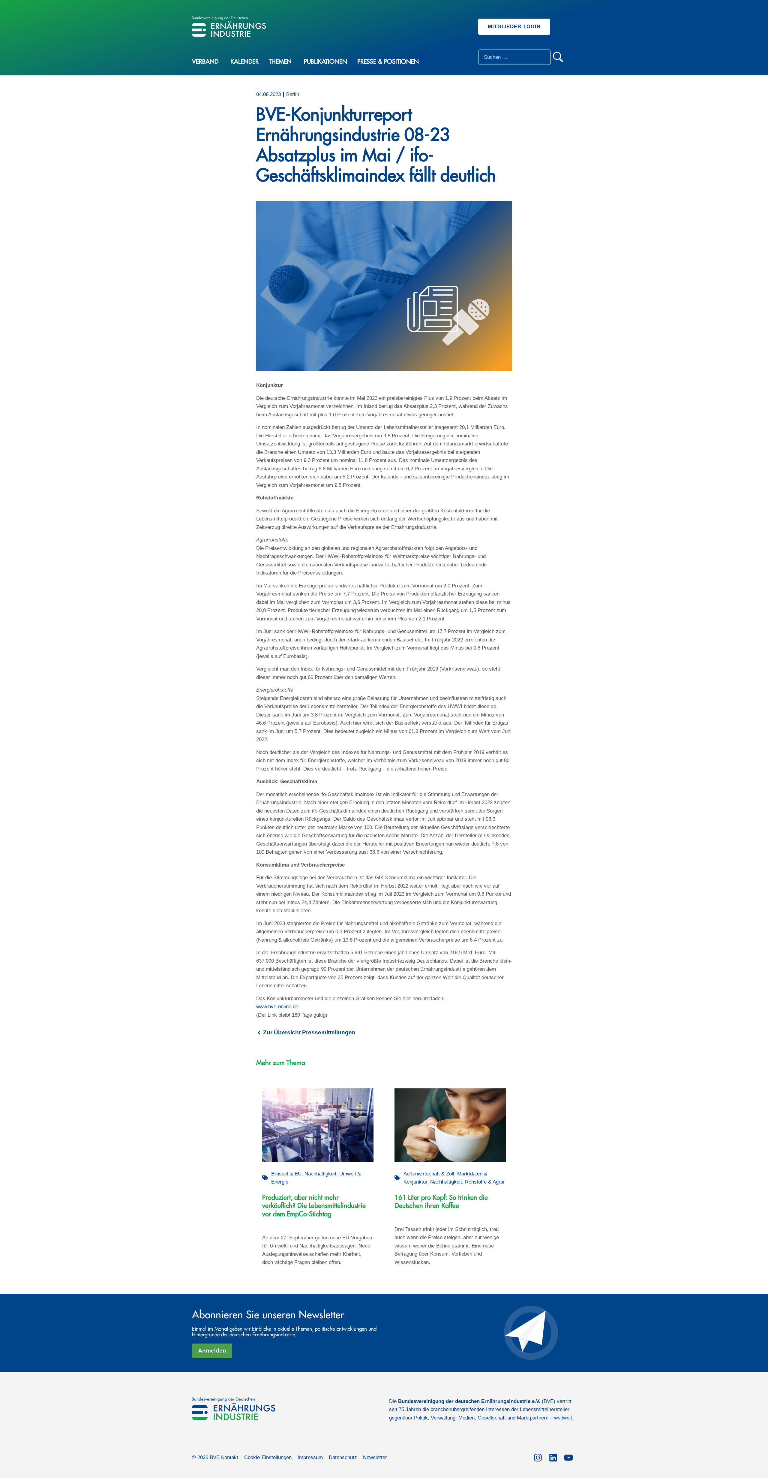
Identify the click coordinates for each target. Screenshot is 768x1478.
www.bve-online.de (277, 1006)
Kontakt (229, 1457)
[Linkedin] (553, 1456)
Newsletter (375, 1457)
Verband (205, 62)
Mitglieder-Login (514, 26)
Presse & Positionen (388, 62)
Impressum (310, 1457)
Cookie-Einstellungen (268, 1457)
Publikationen (325, 62)
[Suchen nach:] (514, 57)
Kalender (244, 62)
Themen (280, 62)
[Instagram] (537, 1456)
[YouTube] (568, 1456)
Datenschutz (343, 1457)
